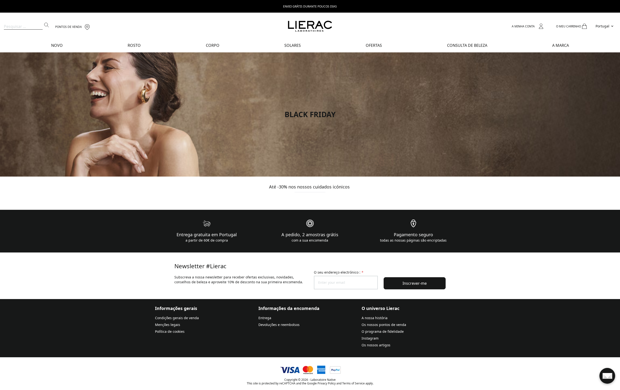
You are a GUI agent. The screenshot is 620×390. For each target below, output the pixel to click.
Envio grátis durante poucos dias (310, 6)
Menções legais (167, 324)
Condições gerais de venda (177, 318)
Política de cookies (170, 331)
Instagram (370, 338)
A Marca (560, 45)
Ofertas (374, 45)
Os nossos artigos (376, 345)
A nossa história (375, 318)
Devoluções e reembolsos (279, 324)
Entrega (264, 318)
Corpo (212, 45)
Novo (57, 45)
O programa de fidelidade (383, 331)
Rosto (134, 45)
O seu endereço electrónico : (338, 272)
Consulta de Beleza (467, 45)
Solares (292, 45)
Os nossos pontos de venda (384, 324)
